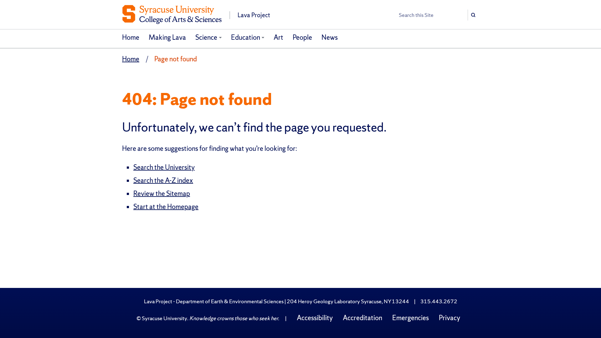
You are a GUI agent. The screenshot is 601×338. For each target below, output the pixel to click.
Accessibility (315, 317)
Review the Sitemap (161, 193)
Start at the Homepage (165, 206)
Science (206, 37)
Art (278, 37)
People (302, 37)
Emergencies (410, 317)
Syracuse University (164, 318)
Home (130, 37)
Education (245, 37)
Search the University (164, 167)
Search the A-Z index (163, 180)
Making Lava (167, 37)
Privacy (449, 317)
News (329, 37)
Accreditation (362, 317)
